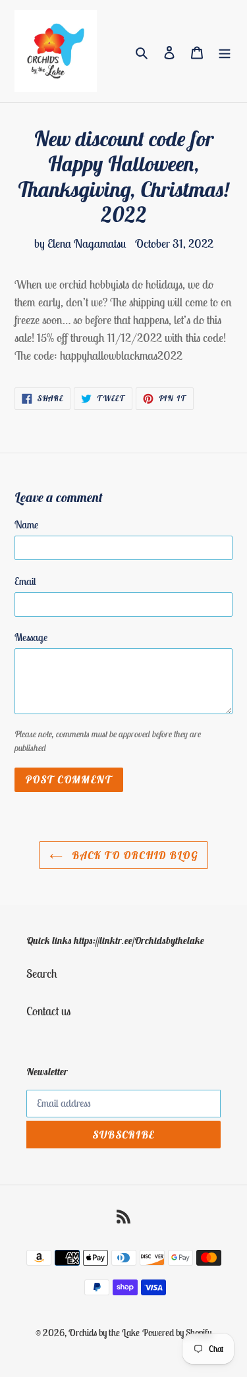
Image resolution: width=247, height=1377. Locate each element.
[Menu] (224, 51)
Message (30, 637)
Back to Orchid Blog (133, 855)
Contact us (48, 1011)
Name (26, 524)
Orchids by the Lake (104, 1332)
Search (41, 973)
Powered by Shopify (176, 1332)
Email (25, 581)
